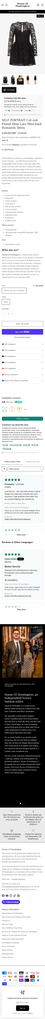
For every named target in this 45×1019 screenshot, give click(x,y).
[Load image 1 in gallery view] (22, 43)
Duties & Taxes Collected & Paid (14, 935)
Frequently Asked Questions (13, 939)
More (25, 409)
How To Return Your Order (12, 928)
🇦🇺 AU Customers (9, 362)
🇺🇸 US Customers (9, 350)
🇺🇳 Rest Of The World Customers (15, 380)
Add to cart (22, 324)
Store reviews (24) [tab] (33, 462)
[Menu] (2, 4)
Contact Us (6, 920)
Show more (21, 535)
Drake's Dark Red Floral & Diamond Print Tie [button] (17, 519)
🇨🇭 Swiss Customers (10, 374)
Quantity (5, 309)
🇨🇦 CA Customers (9, 368)
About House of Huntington (12, 913)
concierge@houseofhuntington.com (15, 886)
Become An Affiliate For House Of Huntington (19, 932)
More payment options (22, 337)
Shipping (15, 144)
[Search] (7, 4)
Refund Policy (7, 950)
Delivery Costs (7, 924)
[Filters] (4, 469)
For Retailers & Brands (10, 942)
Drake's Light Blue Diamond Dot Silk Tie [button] (18, 596)
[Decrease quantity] (4, 313)
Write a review (22, 418)
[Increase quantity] (13, 313)
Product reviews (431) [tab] (12, 462)
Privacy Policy (7, 957)
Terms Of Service (8, 946)
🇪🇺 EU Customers (9, 356)
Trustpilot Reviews (18, 879)
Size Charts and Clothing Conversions (16, 917)
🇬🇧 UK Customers (9, 344)
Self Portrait (9, 149)
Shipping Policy (8, 954)
